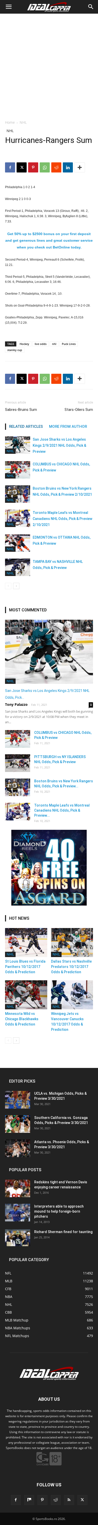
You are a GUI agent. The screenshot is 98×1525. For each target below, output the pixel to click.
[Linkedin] (68, 167)
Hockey (24, 344)
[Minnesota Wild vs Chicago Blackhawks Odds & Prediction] (26, 994)
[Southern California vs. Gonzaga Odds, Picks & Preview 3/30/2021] (17, 1124)
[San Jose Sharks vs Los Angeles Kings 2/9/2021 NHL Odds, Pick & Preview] (17, 445)
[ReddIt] (56, 167)
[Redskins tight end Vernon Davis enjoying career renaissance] (17, 1188)
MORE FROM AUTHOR (68, 426)
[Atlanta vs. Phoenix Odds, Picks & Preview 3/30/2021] (17, 1148)
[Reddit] (56, 1500)
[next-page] (16, 586)
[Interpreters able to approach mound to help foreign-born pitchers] (17, 1212)
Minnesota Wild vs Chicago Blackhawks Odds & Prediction (21, 1019)
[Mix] (29, 1500)
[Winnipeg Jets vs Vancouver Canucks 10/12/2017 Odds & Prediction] (72, 994)
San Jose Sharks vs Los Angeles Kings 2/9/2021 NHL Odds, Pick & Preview (59, 445)
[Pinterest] (33, 167)
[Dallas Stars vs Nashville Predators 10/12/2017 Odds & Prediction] (72, 942)
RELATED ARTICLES (26, 426)
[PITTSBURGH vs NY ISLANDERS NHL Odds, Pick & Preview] (17, 763)
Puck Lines (69, 344)
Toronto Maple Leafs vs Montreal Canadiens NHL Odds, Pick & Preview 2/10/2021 (62, 519)
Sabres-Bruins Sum (21, 409)
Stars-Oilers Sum (79, 409)
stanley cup (14, 350)
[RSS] (69, 1500)
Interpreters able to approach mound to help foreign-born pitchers (59, 1211)
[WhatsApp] (45, 167)
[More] (79, 167)
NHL (23, 122)
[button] (9, 7)
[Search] (91, 7)
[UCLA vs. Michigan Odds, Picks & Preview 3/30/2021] (17, 1100)
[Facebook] (10, 167)
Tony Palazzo (16, 704)
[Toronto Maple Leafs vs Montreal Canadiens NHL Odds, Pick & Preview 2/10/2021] (17, 518)
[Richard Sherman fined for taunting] (17, 1237)
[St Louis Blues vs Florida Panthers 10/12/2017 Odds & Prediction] (26, 942)
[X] (22, 167)
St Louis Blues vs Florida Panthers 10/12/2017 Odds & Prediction (25, 966)
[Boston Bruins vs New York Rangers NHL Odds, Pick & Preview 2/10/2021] (17, 494)
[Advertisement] (49, 65)
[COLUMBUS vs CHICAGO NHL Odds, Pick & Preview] (17, 470)
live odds (40, 344)
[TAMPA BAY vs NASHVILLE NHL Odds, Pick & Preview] (17, 567)
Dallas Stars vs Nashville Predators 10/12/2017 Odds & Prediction (71, 966)
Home (10, 122)
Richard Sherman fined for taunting (63, 1232)
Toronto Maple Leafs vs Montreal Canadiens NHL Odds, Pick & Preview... (62, 810)
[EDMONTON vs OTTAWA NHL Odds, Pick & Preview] (17, 543)
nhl (54, 344)
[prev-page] (8, 586)
